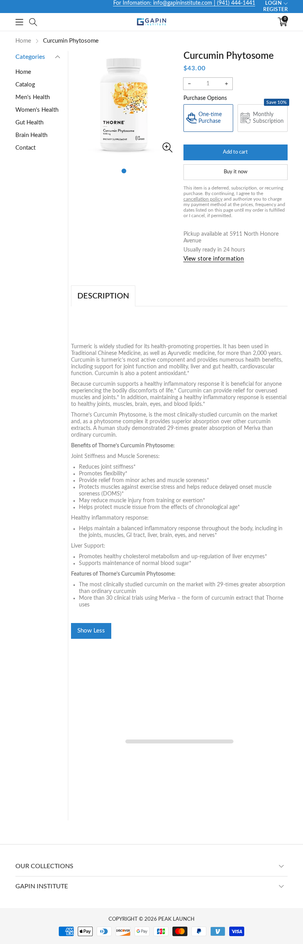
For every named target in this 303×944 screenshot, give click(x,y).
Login (273, 3)
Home (23, 72)
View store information (213, 259)
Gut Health (29, 123)
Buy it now (235, 172)
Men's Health (32, 97)
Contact (25, 148)
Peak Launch (176, 919)
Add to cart (235, 152)
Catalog (25, 85)
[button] (19, 22)
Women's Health (36, 110)
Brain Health (31, 135)
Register (275, 9)
